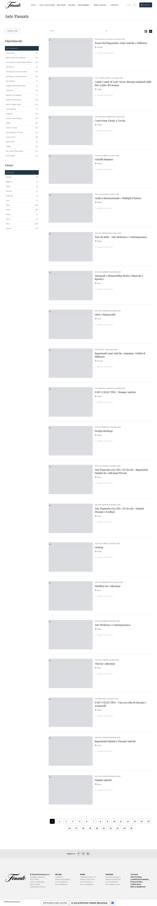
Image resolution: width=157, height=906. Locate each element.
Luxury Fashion (11, 137)
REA (31, 884)
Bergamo (9, 182)
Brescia (8, 186)
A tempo (8, 177)
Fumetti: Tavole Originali (14, 118)
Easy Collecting (47, 5)
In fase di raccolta (105, 53)
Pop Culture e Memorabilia (14, 151)
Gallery (71, 5)
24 (124, 828)
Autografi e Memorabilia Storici (16, 86)
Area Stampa (136, 877)
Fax (56, 882)
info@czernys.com (114, 884)
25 (131, 828)
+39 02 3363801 (65, 879)
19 (90, 828)
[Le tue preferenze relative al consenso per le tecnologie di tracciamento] (12, 901)
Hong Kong (9, 196)
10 (114, 821)
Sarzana (8, 228)
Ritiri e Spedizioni (138, 886)
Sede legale (33, 877)
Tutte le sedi (10, 172)
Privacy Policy (137, 881)
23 (117, 828)
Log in (147, 5)
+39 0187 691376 (116, 879)
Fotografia (9, 114)
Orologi (8, 146)
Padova (8, 214)
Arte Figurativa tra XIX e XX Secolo (16, 72)
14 (142, 821)
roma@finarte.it (89, 884)
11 (121, 821)
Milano (8, 205)
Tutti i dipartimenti (12, 48)
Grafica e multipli (11, 128)
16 (69, 828)
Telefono (57, 879)
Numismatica (10, 142)
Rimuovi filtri (12, 31)
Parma (8, 219)
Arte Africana (10, 67)
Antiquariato (10, 53)
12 (128, 821)
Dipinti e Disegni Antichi (13, 104)
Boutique (61, 5)
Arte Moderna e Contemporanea (16, 76)
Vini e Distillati (10, 156)
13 (135, 821)
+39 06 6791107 (90, 879)
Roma (8, 224)
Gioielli (8, 123)
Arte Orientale (10, 81)
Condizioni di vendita (140, 879)
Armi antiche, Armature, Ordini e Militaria (19, 62)
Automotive (9, 90)
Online (8, 210)
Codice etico (136, 884)
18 (83, 828)
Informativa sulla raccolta (55, 903)
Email (57, 884)
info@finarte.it (63, 884)
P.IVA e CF (33, 882)
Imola (8, 200)
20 (97, 828)
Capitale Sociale (34, 887)
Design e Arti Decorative (13, 100)
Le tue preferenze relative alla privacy (89, 903)
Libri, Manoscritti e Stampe (14, 132)
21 (104, 828)
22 (111, 828)
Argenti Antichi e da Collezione (15, 58)
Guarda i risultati (105, 95)
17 (76, 828)
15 (148, 821)
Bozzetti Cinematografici (14, 95)
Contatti (115, 5)
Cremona (9, 191)
